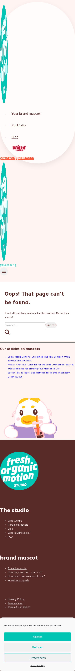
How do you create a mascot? (25, 572)
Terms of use (15, 603)
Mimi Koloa (19, 148)
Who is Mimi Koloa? (19, 532)
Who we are (15, 520)
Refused (37, 647)
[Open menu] (4, 271)
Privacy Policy (38, 666)
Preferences (37, 658)
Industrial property (18, 580)
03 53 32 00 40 (8, 265)
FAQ (10, 536)
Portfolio (19, 126)
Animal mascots (17, 568)
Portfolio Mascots (18, 524)
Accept (37, 637)
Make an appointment (17, 158)
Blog (15, 137)
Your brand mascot (26, 114)
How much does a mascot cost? (26, 576)
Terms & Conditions (19, 606)
